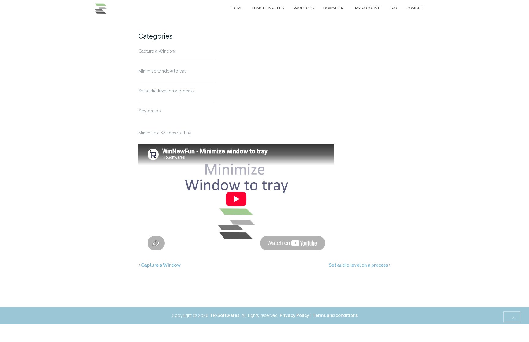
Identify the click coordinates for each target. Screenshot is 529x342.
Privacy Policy (294, 315)
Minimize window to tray (162, 71)
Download (334, 8)
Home (237, 8)
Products (303, 8)
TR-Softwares (224, 315)
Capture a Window (156, 51)
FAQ (393, 8)
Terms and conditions (335, 315)
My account (367, 8)
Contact (415, 8)
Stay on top (149, 110)
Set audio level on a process (166, 90)
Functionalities (268, 8)
